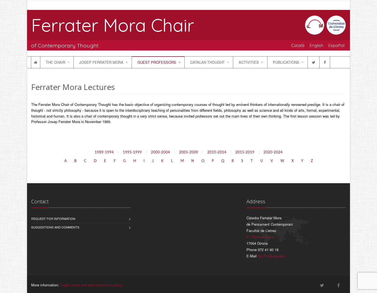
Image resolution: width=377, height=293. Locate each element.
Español (336, 45)
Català (297, 45)
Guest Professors (156, 62)
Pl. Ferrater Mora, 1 (262, 236)
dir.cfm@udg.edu (271, 256)
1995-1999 (132, 152)
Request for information (53, 218)
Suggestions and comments (55, 227)
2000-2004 (160, 152)
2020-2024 (273, 152)
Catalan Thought (207, 62)
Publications (286, 62)
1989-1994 (104, 152)
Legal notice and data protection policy (91, 284)
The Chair (55, 62)
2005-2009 (188, 152)
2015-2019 (244, 152)
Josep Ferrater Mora (101, 62)
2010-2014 (216, 152)
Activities (249, 62)
